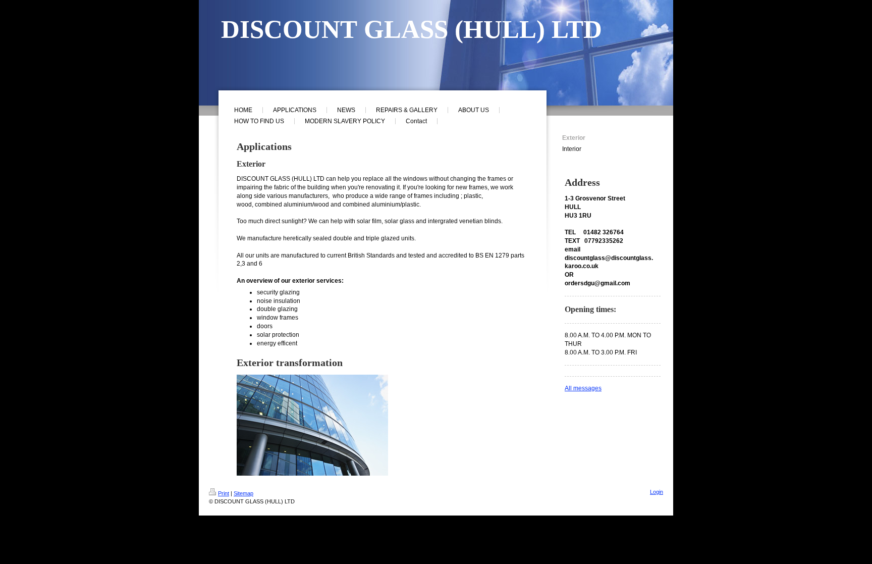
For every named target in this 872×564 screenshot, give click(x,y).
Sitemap (243, 493)
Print (223, 493)
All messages (583, 388)
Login (656, 492)
